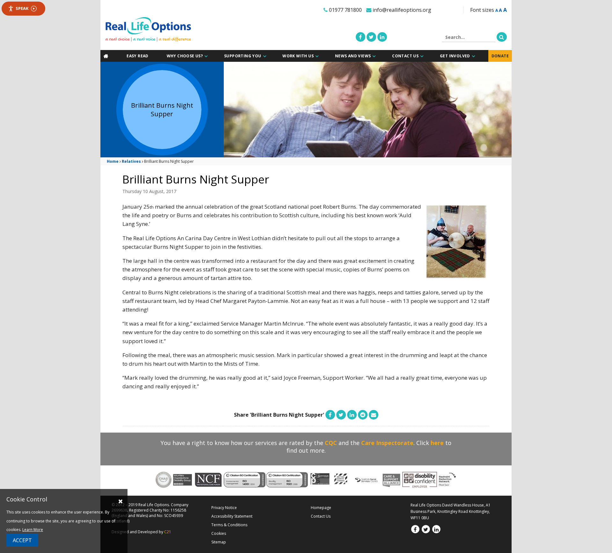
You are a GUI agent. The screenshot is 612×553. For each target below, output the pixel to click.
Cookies (218, 533)
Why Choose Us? (186, 56)
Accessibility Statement (231, 516)
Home (113, 161)
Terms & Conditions (229, 524)
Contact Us (406, 56)
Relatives (131, 161)
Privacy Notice (224, 507)
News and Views (354, 56)
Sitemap (218, 541)
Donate (501, 56)
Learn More (32, 529)
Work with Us (299, 56)
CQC (331, 442)
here (437, 442)
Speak (22, 8)
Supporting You (243, 56)
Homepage (321, 507)
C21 (167, 531)
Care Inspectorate (387, 442)
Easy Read (138, 56)
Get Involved (456, 56)
